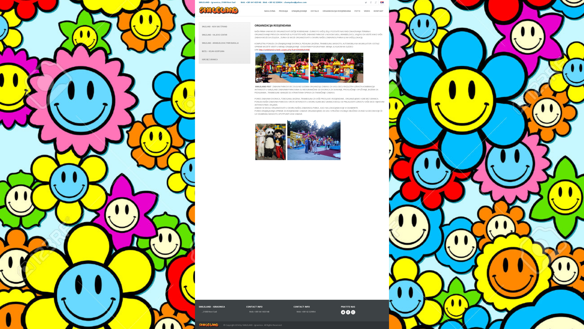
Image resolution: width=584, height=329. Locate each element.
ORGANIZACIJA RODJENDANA (273, 25)
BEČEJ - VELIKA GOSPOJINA (213, 51)
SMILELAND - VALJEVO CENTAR (214, 35)
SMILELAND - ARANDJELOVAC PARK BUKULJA (220, 43)
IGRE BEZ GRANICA (210, 59)
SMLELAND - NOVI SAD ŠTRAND (214, 26)
